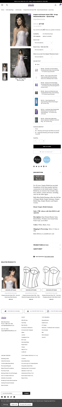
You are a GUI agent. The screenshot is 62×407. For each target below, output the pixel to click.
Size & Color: (36, 40)
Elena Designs (45, 335)
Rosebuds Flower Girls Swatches (9, 380)
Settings (5, 404)
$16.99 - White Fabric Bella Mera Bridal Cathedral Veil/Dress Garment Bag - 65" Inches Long (50, 120)
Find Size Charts (5, 370)
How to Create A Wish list (7, 375)
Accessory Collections (26, 327)
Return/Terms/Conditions (7, 368)
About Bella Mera (25, 361)
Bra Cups (23, 339)
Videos (23, 347)
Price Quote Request (6, 366)
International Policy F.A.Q (27, 373)
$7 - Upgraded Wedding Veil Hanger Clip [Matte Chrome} (47, 133)
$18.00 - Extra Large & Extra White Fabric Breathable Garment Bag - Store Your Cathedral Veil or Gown (49, 77)
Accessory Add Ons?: (38, 126)
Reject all (14, 404)
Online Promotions (5, 361)
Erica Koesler (45, 330)
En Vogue (44, 325)
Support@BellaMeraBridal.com (8, 330)
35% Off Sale (24, 320)
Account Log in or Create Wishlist (29, 363)
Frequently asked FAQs (26, 366)
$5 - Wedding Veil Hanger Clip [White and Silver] (47, 130)
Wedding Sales (5, 358)
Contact (23, 358)
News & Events (4, 385)
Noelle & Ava (45, 322)
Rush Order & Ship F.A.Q (27, 375)
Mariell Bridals (45, 320)
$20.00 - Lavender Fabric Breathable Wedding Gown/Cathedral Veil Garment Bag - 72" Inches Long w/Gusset (50, 111)
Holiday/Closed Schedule (7, 383)
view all (43, 337)
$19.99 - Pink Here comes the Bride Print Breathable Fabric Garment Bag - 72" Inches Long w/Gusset (50, 70)
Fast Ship (23, 322)
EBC (43, 332)
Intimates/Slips (25, 342)
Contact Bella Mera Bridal (7, 363)
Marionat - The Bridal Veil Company (50, 327)
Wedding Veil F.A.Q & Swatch (28, 368)
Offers (22, 332)
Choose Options (10, 290)
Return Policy (24, 378)
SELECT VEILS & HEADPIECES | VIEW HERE (38, 1)
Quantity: (35, 138)
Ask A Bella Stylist (49, 256)
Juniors (23, 335)
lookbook (23, 352)
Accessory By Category (27, 330)
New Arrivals (24, 325)
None (38, 64)
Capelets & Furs (25, 337)
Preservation (24, 344)
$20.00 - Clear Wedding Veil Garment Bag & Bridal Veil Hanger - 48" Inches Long (49, 102)
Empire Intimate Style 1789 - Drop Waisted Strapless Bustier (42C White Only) (31, 297)
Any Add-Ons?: (37, 61)
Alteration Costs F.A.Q (26, 370)
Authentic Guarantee (6, 378)
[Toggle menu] (2, 5)
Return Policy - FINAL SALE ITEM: (41, 47)
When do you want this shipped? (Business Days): (46, 54)
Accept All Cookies (25, 404)
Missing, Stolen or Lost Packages (9, 373)
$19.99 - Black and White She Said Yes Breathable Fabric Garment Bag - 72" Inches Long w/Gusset (50, 93)
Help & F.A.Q (24, 349)
